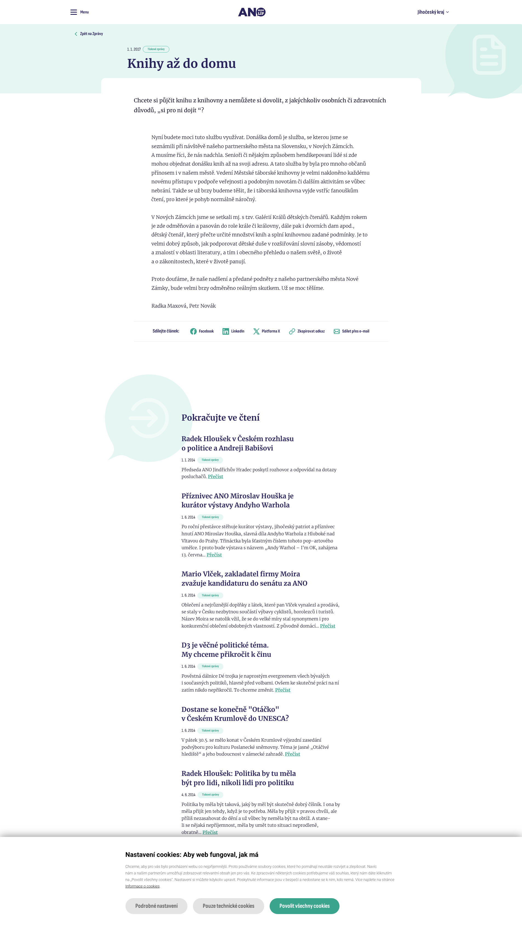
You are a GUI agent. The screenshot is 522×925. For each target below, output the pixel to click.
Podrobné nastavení (156, 906)
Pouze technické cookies (228, 906)
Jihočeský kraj (431, 12)
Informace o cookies (142, 886)
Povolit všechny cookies (304, 906)
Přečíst (215, 476)
